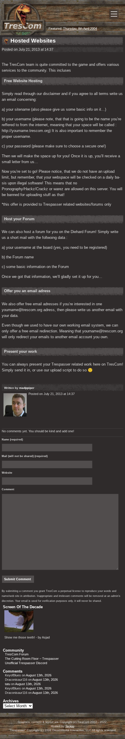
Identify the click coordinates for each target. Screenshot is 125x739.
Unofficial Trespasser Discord (26, 663)
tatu (7, 684)
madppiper (26, 387)
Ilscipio (69, 726)
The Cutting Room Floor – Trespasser (32, 658)
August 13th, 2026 (38, 675)
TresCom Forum (16, 654)
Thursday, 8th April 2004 (80, 28)
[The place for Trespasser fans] (23, 34)
